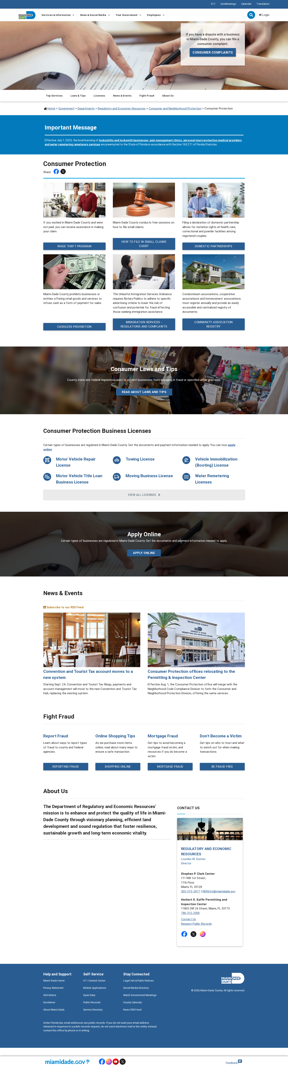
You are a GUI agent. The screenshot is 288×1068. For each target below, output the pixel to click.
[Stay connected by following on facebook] (185, 934)
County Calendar (132, 1002)
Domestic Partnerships (213, 246)
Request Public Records (196, 924)
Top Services (54, 95)
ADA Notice (49, 995)
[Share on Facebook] (56, 172)
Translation (262, 3)
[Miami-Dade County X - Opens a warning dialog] (122, 1064)
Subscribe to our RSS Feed (64, 607)
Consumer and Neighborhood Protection (175, 108)
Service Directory (92, 1009)
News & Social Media (93, 15)
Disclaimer (49, 1002)
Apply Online (144, 553)
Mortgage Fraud (170, 766)
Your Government (127, 15)
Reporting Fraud (66, 766)
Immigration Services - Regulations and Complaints (143, 324)
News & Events (122, 95)
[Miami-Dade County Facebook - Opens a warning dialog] (102, 1064)
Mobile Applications (94, 988)
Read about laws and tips (144, 392)
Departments (86, 108)
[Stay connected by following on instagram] (203, 934)
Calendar (246, 3)
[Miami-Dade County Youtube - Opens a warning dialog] (115, 1064)
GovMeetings (228, 3)
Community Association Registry (213, 324)
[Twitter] (63, 172)
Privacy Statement (53, 988)
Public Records (92, 1002)
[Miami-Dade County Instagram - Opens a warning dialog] (108, 1064)
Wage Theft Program (74, 246)
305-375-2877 (190, 891)
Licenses (99, 95)
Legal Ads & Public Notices (138, 980)
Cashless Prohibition (74, 326)
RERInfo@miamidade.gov (219, 891)
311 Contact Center (94, 980)
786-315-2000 (190, 913)
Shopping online (118, 766)
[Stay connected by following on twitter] (194, 934)
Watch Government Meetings (140, 995)
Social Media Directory (136, 988)
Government (66, 108)
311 (213, 3)
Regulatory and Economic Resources (122, 108)
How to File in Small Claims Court (143, 244)
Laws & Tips (78, 95)
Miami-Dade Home (54, 980)
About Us (168, 95)
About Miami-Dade (53, 1009)
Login (265, 15)
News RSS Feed (132, 1009)
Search (251, 15)
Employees (154, 15)
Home (51, 108)
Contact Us (188, 919)
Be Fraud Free (222, 766)
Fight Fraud (146, 95)
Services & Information (56, 15)
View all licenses (142, 495)
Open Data (89, 995)
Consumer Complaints (213, 52)
